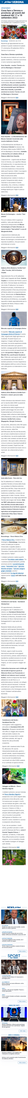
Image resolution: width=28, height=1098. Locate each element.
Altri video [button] (23, 1031)
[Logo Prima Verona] (14, 2)
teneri (13, 575)
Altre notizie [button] (22, 951)
